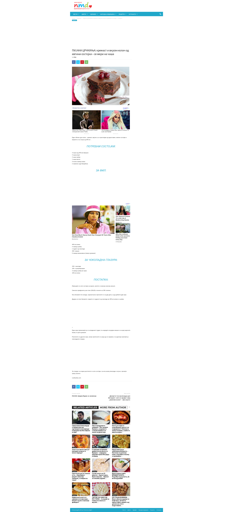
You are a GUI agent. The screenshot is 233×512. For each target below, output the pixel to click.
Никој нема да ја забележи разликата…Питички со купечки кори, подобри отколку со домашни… (120, 453)
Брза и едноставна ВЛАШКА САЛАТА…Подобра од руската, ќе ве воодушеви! (120, 475)
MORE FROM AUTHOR (113, 407)
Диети (84, 14)
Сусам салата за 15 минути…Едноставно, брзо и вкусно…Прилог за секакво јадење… (100, 475)
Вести (75, 14)
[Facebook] (74, 62)
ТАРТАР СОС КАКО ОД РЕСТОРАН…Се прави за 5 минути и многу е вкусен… (100, 499)
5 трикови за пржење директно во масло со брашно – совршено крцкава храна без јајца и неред (100, 453)
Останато (132, 14)
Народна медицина (107, 14)
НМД (74, 57)
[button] (160, 14)
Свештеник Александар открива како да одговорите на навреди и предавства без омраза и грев (81, 429)
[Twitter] (78, 62)
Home (73, 18)
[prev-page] (127, 407)
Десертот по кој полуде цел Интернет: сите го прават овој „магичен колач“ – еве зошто (119, 398)
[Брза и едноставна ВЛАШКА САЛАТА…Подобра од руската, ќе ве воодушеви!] (121, 465)
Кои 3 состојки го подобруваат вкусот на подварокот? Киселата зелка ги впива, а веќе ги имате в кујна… (121, 429)
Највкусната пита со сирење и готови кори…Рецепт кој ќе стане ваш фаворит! (80, 499)
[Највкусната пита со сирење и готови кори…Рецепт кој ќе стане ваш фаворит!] (81, 489)
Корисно (94, 423)
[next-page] (129, 407)
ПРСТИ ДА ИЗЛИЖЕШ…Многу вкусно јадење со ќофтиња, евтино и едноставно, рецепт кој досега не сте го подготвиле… (120, 501)
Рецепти (122, 14)
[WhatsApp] (86, 62)
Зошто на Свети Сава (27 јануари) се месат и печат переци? (80, 451)
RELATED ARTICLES (85, 407)
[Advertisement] (101, 35)
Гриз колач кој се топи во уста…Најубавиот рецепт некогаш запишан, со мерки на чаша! (81, 476)
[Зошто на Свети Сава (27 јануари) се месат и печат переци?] (81, 441)
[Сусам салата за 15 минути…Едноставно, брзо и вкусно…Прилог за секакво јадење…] (101, 465)
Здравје (93, 14)
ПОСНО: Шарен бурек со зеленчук (84, 396)
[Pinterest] (82, 62)
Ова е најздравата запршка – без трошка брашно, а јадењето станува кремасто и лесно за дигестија (100, 429)
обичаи (74, 447)
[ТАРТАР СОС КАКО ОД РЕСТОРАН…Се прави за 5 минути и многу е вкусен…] (101, 489)
